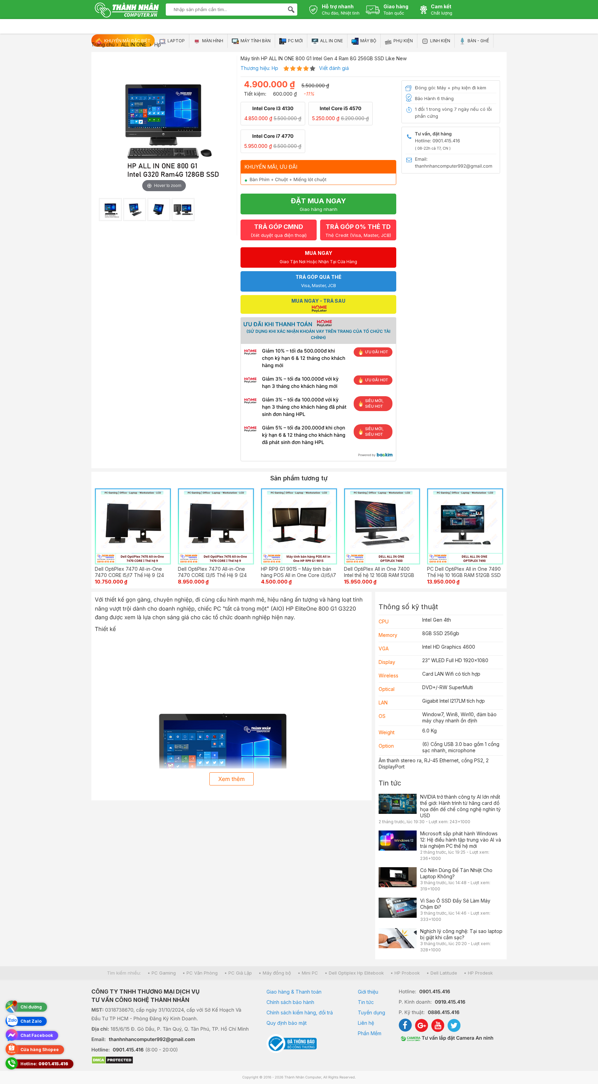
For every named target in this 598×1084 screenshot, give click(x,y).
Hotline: (44, 1063)
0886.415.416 (443, 1012)
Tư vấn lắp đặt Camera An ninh (456, 1038)
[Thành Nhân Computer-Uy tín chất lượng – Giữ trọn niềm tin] (126, 11)
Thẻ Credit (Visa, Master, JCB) (358, 230)
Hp (275, 68)
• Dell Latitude (441, 973)
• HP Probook (405, 973)
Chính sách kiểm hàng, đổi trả (299, 1012)
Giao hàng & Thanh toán (293, 992)
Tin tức (390, 783)
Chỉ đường (31, 1007)
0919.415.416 (450, 1002)
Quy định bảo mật (286, 1023)
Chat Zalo (31, 1021)
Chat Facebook (36, 1035)
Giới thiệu (368, 992)
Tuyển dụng (371, 1012)
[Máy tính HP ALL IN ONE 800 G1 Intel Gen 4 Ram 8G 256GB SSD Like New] (110, 209)
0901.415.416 (128, 1050)
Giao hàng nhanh (318, 204)
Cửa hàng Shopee (39, 1049)
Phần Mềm (369, 1033)
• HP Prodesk (478, 973)
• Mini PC (308, 973)
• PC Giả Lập (238, 973)
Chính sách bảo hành (290, 1002)
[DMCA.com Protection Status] (170, 1061)
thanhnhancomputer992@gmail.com (152, 1039)
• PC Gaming (161, 973)
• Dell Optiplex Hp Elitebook (354, 973)
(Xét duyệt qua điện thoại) (279, 230)
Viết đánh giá (334, 68)
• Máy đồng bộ (275, 973)
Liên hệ (366, 1023)
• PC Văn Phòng (200, 973)
